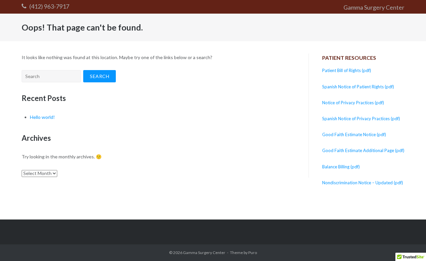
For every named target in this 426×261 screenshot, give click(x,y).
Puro (252, 252)
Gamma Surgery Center (373, 7)
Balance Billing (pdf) (341, 166)
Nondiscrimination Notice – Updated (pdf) (362, 182)
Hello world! (42, 117)
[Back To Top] (409, 245)
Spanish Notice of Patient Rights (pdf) (358, 86)
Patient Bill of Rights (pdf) (346, 70)
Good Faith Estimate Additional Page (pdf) (363, 150)
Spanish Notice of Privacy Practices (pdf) (361, 118)
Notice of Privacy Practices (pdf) (353, 102)
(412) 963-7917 (49, 6)
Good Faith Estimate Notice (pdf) (354, 134)
